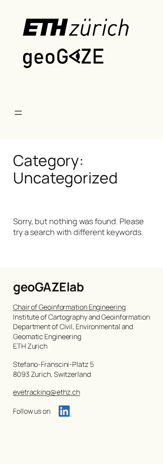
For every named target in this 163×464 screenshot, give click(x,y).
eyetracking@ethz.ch (46, 392)
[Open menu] (18, 113)
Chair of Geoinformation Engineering (69, 307)
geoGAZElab (48, 286)
